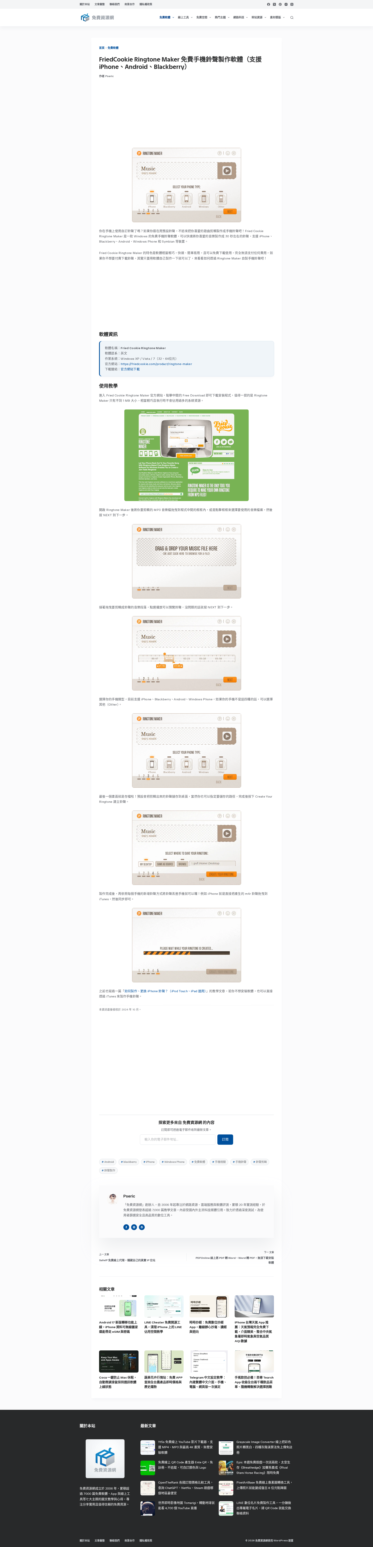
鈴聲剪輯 (260, 1162)
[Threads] (291, 4)
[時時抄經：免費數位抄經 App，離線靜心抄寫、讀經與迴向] (209, 1306)
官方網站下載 (130, 369)
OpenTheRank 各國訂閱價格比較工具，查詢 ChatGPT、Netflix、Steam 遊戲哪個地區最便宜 (185, 1488)
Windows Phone (173, 1162)
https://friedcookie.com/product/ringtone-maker (156, 364)
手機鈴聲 (239, 1162)
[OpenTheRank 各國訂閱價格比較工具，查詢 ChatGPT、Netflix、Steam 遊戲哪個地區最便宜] (147, 1488)
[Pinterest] (280, 4)
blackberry (129, 1162)
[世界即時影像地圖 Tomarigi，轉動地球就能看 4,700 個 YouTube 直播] (147, 1508)
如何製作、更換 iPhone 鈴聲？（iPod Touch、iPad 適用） (165, 991)
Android (108, 1162)
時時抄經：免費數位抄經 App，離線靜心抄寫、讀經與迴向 (208, 1327)
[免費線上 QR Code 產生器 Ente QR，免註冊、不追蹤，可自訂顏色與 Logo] (147, 1468)
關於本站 (85, 4)
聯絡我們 (115, 4)
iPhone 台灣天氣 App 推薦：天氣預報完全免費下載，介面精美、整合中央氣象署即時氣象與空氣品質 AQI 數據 (253, 1332)
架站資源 (257, 17)
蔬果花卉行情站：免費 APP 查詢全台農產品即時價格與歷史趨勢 (163, 1382)
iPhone (149, 1162)
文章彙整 (100, 4)
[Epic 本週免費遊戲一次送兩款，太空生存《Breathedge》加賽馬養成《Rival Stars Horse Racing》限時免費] (226, 1468)
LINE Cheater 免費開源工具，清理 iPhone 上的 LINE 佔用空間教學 (163, 1327)
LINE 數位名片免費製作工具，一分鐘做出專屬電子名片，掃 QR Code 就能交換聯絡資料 (263, 1508)
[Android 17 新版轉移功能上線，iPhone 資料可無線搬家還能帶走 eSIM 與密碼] (119, 1306)
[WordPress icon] (142, 1227)
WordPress (281, 1540)
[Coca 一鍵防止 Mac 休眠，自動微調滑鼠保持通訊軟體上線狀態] (119, 1361)
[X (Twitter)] (274, 4)
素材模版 (275, 17)
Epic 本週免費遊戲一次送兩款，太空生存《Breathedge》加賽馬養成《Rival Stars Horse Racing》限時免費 (263, 1467)
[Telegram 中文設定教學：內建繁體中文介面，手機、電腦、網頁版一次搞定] (209, 1361)
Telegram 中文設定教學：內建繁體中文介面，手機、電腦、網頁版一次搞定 (208, 1382)
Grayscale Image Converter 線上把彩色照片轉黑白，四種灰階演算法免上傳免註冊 (264, 1447)
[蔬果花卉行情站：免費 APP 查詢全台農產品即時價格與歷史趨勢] (164, 1361)
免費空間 (201, 17)
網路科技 (238, 17)
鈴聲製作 (108, 1170)
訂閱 (225, 1139)
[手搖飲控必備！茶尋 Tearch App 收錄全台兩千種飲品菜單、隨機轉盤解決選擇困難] (254, 1361)
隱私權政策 (145, 4)
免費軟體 (164, 17)
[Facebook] (268, 4)
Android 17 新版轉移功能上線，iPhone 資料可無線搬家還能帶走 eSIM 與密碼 (118, 1327)
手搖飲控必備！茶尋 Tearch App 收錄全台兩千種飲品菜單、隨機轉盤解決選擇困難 (254, 1382)
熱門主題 (220, 17)
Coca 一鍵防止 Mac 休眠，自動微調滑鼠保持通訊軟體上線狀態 (118, 1382)
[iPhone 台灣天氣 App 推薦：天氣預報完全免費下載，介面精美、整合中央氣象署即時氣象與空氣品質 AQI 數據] (254, 1306)
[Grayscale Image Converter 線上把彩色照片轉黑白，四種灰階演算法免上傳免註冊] (226, 1447)
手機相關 (219, 1162)
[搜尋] (291, 17)
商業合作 (130, 4)
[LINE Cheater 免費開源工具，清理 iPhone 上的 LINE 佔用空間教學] (164, 1306)
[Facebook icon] (126, 1227)
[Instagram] (286, 4)
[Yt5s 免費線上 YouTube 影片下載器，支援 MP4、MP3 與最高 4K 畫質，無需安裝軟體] (147, 1447)
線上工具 (183, 17)
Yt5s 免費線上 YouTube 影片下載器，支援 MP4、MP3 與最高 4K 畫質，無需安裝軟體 (185, 1447)
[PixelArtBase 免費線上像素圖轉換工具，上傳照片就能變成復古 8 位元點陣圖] (226, 1488)
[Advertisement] (186, 113)
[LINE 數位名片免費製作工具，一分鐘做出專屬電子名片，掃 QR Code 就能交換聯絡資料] (226, 1508)
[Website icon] (134, 1227)
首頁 (102, 47)
